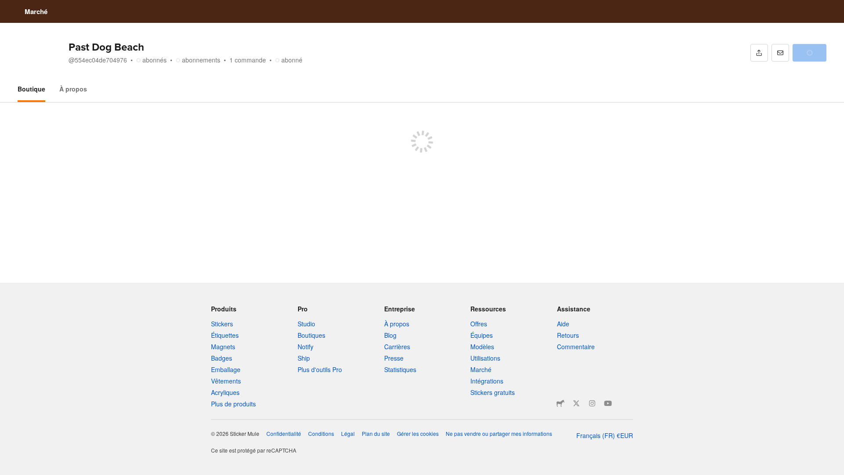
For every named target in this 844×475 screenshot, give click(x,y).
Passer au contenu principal (6, 6)
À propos (73, 88)
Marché (36, 11)
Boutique (31, 88)
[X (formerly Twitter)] (576, 403)
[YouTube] (607, 403)
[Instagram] (592, 403)
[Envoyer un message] (780, 53)
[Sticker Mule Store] (560, 403)
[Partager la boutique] (759, 53)
